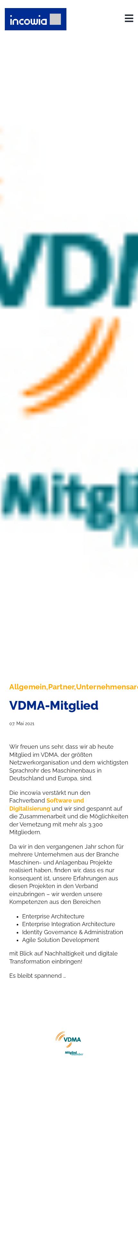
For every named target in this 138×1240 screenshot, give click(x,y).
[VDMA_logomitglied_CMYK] (69, 1044)
